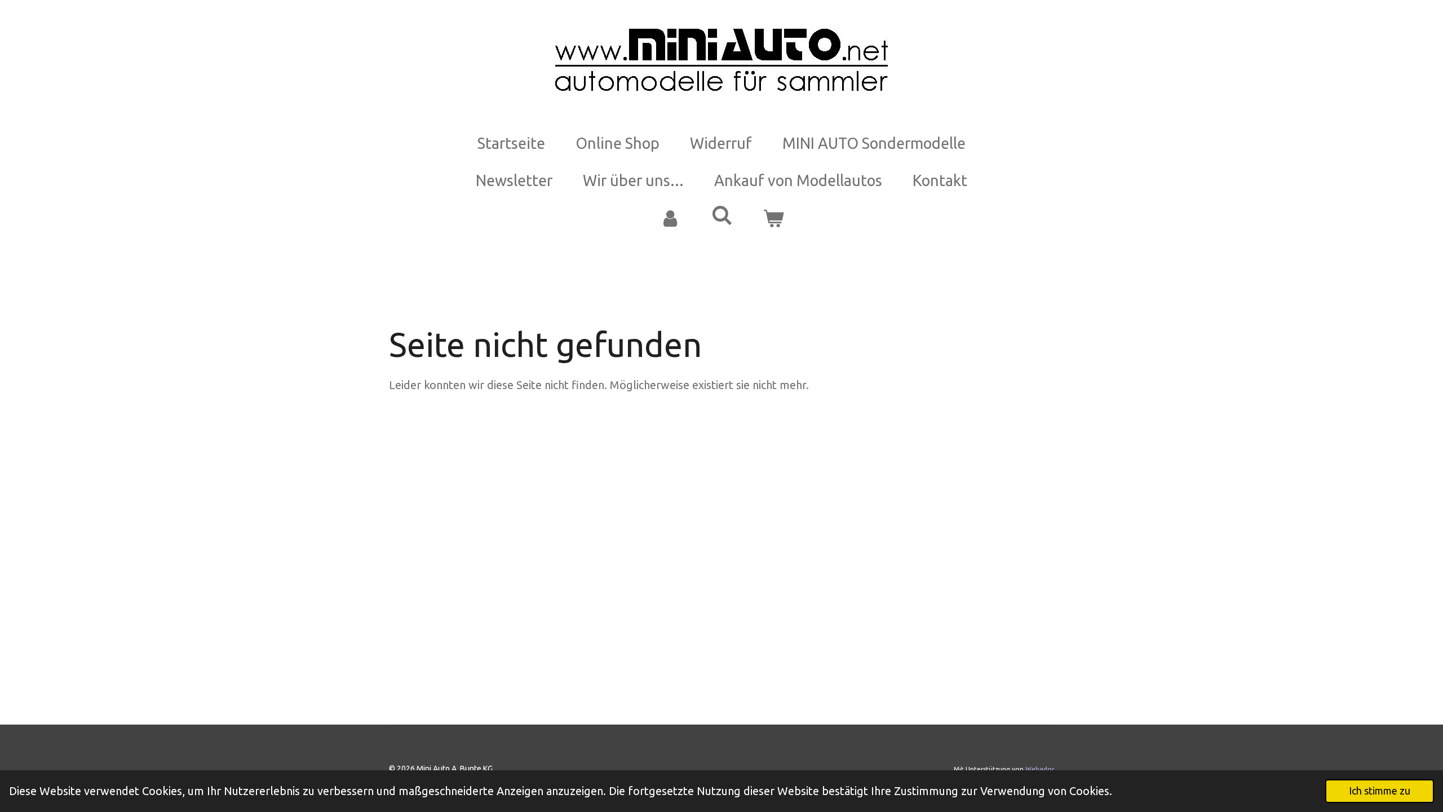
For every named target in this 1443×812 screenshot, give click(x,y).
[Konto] (670, 218)
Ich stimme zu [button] (1379, 790)
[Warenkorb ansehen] (773, 218)
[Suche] (721, 215)
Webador (1039, 769)
